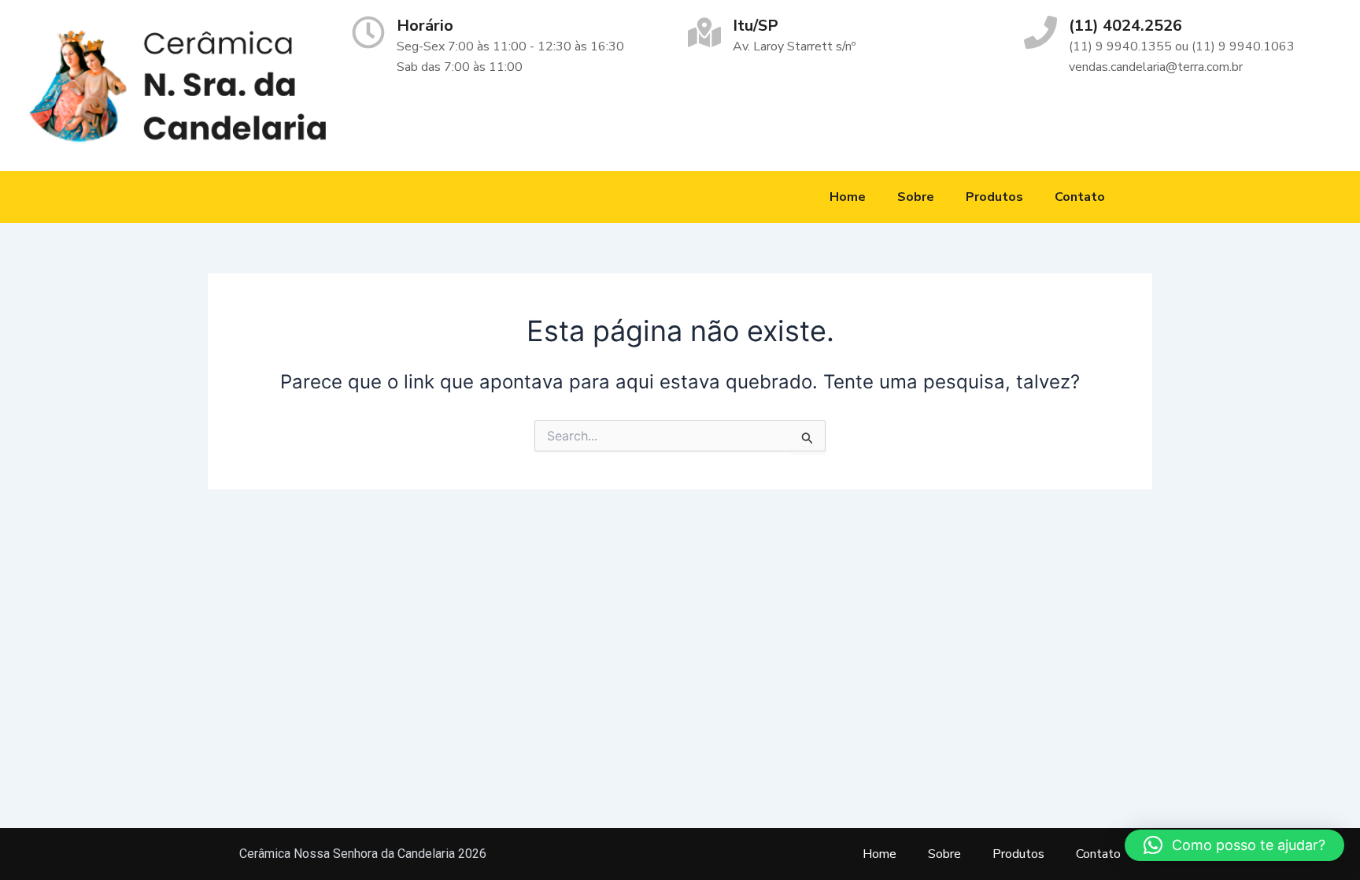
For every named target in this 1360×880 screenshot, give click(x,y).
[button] (1234, 845)
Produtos (994, 197)
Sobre (915, 197)
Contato (1080, 197)
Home (848, 197)
